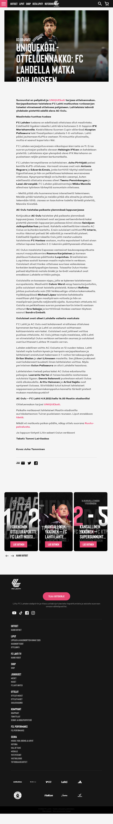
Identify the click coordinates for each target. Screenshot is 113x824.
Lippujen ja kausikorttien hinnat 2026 (25, 640)
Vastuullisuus (16, 758)
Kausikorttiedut (17, 643)
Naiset (13, 681)
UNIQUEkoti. (52, 404)
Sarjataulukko (17, 702)
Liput (21, 3)
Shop (28, 3)
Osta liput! (38, 3)
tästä (19, 417)
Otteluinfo (15, 647)
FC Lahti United (17, 685)
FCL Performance (17, 730)
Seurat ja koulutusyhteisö (21, 720)
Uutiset (14, 3)
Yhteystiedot (16, 754)
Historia (14, 744)
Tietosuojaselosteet (19, 761)
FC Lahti (47, 809)
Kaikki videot (16, 657)
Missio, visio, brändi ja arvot (22, 740)
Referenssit (50, 3)
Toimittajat (15, 716)
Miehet (13, 678)
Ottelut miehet (17, 695)
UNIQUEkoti (57, 100)
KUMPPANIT (15, 713)
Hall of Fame (16, 747)
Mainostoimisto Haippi (62, 811)
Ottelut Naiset (17, 699)
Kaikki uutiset (22, 555)
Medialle (14, 751)
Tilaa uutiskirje (56, 596)
